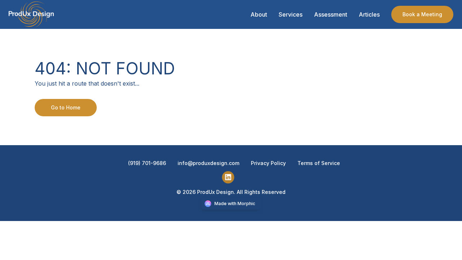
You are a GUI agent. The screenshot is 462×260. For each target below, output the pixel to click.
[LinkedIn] (231, 176)
